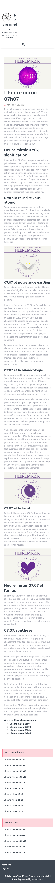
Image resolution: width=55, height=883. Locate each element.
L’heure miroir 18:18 (13, 811)
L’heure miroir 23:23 (13, 805)
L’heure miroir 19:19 (13, 788)
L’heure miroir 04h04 (20, 733)
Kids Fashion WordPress (17, 876)
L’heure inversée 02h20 (15, 777)
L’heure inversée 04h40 (15, 765)
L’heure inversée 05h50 (15, 759)
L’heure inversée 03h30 (15, 771)
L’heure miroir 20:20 (13, 794)
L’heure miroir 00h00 (20, 727)
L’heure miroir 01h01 (20, 724)
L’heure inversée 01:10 (14, 782)
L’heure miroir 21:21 (13, 800)
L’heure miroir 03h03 (20, 730)
